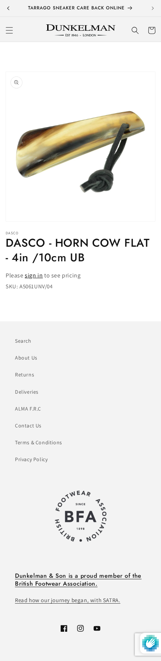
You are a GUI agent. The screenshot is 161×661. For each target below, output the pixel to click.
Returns (24, 374)
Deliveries (27, 391)
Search (23, 340)
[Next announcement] (153, 8)
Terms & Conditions (38, 442)
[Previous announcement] (8, 8)
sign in (34, 275)
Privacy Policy (31, 459)
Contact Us (28, 425)
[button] (9, 30)
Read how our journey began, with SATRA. (67, 600)
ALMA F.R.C (28, 408)
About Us (26, 357)
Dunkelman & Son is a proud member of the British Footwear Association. (78, 579)
